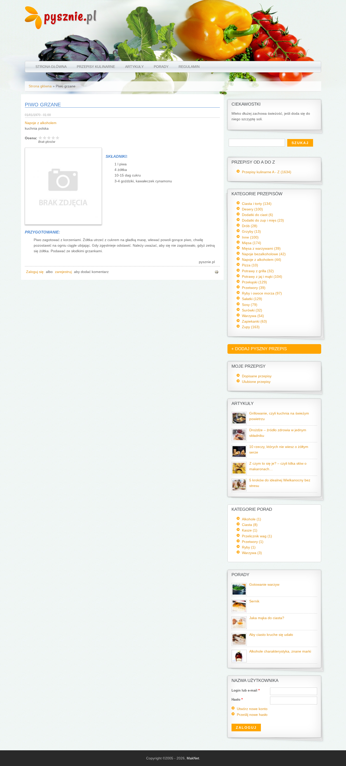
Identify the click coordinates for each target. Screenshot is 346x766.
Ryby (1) (249, 547)
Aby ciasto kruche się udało (271, 635)
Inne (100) (250, 237)
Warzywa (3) (252, 553)
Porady (161, 67)
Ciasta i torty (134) (257, 204)
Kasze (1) (249, 530)
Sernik (254, 601)
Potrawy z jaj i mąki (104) (262, 276)
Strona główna (51, 67)
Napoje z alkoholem (40, 123)
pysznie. (70, 16)
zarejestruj (63, 272)
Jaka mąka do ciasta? (266, 618)
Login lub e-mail (246, 690)
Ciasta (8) (250, 525)
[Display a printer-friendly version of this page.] (216, 272)
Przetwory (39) (253, 288)
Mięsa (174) (251, 243)
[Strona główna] (33, 28)
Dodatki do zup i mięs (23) (263, 220)
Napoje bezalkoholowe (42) (264, 254)
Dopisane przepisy (257, 376)
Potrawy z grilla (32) (258, 271)
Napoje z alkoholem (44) (261, 260)
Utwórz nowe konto (252, 709)
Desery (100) (252, 209)
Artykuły (134, 67)
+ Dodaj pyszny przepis (259, 348)
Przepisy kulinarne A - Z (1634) (266, 172)
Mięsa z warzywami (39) (261, 248)
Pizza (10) (250, 265)
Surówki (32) (252, 310)
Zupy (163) (251, 327)
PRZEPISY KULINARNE (96, 67)
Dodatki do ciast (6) (257, 215)
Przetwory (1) (252, 542)
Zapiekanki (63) (254, 321)
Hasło (237, 699)
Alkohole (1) (251, 519)
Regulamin (189, 67)
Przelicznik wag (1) (257, 536)
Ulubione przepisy (256, 382)
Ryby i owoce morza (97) (262, 293)
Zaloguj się (35, 272)
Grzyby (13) (251, 231)
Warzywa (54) (253, 316)
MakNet (193, 758)
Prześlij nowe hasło (252, 715)
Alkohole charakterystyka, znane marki (280, 651)
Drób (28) (249, 226)
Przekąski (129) (254, 282)
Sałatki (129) (252, 299)
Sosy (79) (249, 305)
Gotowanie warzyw (264, 584)
